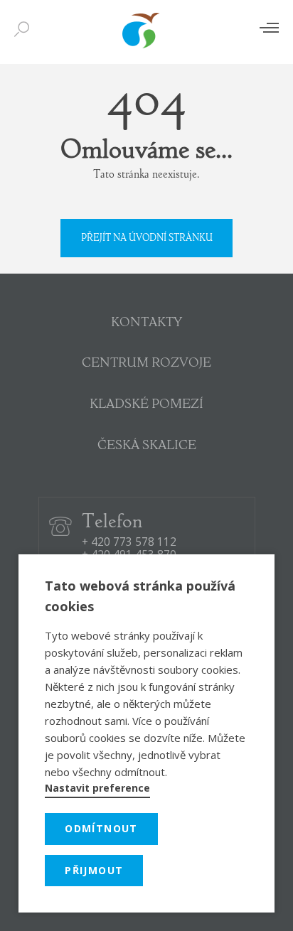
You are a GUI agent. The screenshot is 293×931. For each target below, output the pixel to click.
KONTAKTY (146, 323)
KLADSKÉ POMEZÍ (146, 405)
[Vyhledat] (25, 30)
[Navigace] (269, 27)
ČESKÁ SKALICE (146, 446)
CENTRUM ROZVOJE (146, 363)
